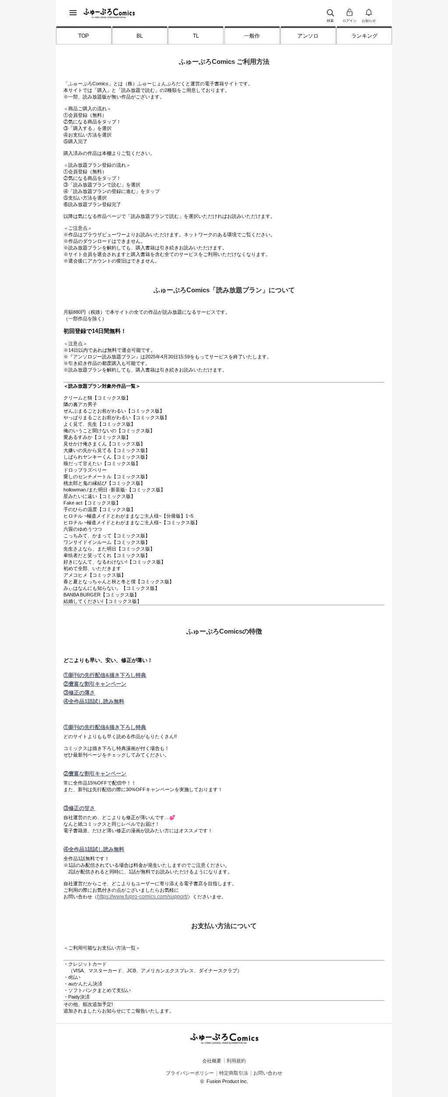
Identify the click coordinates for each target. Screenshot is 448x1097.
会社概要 (211, 1060)
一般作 (252, 36)
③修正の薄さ (79, 693)
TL (196, 36)
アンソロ (308, 36)
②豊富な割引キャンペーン (94, 684)
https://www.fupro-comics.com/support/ (142, 897)
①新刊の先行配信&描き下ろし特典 (104, 675)
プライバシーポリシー (190, 1073)
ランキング (364, 36)
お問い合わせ (267, 1073)
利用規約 (236, 1060)
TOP (83, 36)
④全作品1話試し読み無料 (93, 701)
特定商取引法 (233, 1073)
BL (139, 36)
